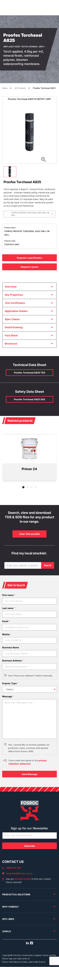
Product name (10, 228)
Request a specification (29, 257)
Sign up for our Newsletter (29, 828)
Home (5, 88)
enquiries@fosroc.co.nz (19, 873)
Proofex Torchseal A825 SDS (29, 399)
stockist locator (22, 878)
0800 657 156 (13, 867)
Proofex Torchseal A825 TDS (29, 372)
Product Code (9, 241)
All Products (20, 88)
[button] (23, 487)
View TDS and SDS (29, 534)
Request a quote (29, 266)
